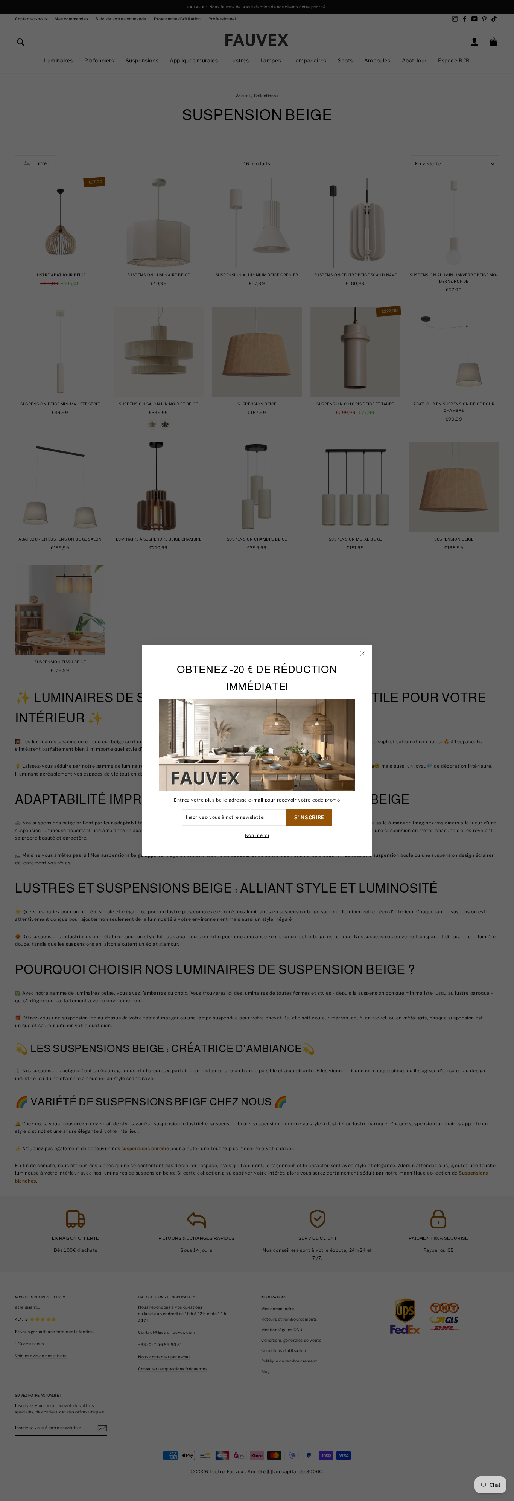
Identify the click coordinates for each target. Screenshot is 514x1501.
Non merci (257, 835)
